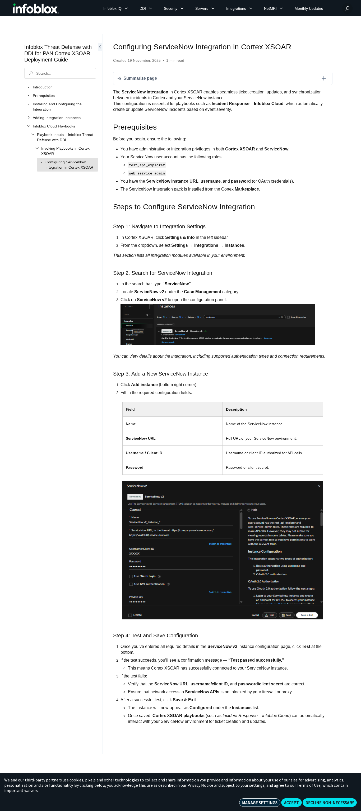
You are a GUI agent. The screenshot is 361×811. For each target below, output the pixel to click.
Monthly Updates (309, 8)
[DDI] (150, 8)
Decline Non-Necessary (330, 802)
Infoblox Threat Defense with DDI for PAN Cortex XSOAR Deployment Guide (58, 53)
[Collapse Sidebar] (100, 394)
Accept (291, 802)
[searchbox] (60, 73)
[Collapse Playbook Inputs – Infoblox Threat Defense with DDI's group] (33, 134)
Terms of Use (309, 785)
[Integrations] (250, 8)
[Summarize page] (324, 78)
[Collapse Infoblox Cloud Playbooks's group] (28, 126)
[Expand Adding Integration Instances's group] (28, 117)
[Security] (182, 8)
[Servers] (213, 8)
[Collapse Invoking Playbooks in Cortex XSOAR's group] (37, 148)
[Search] (347, 8)
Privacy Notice (200, 785)
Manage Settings (259, 802)
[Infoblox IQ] (126, 8)
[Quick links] (36, 8)
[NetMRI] (281, 8)
